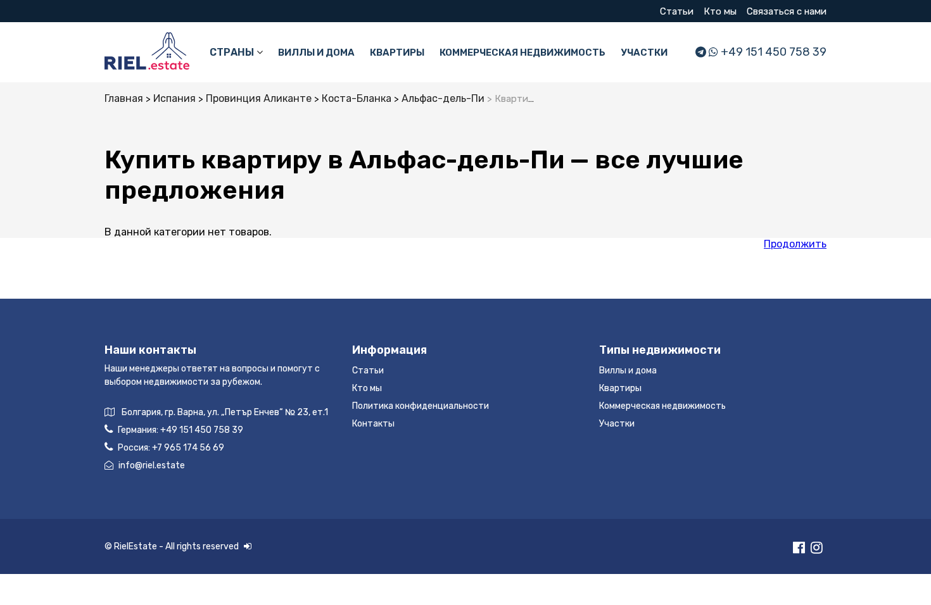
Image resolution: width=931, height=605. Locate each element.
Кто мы (720, 11)
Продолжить (795, 244)
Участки (644, 52)
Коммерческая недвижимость (522, 52)
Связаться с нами (786, 11)
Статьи (677, 11)
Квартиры (397, 52)
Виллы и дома (316, 52)
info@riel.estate (151, 465)
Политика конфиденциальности (420, 406)
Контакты (373, 423)
